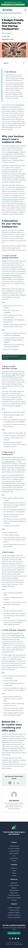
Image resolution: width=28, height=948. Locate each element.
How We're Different (14, 848)
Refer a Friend (14, 893)
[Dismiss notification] (26, 2)
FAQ (14, 856)
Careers (14, 870)
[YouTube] (18, 939)
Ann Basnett (8, 33)
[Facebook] (12, 939)
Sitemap (14, 900)
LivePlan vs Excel (14, 910)
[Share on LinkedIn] (18, 782)
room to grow (16, 635)
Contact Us (14, 868)
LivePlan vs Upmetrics (14, 915)
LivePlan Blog (5, 17)
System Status (14, 858)
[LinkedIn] (15, 939)
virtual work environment (10, 199)
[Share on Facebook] (14, 782)
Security (14, 860)
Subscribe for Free (14, 933)
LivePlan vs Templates (14, 907)
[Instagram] (10, 939)
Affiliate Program (14, 890)
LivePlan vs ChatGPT (14, 912)
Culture (14, 875)
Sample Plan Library (14, 895)
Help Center (14, 883)
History (14, 873)
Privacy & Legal (18, 944)
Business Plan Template (14, 897)
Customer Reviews (14, 851)
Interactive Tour (14, 846)
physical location (13, 152)
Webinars (14, 888)
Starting (13, 17)
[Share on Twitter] (9, 782)
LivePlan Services (14, 885)
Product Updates (14, 853)
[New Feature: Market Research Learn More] (14, 3)
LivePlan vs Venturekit (14, 917)
